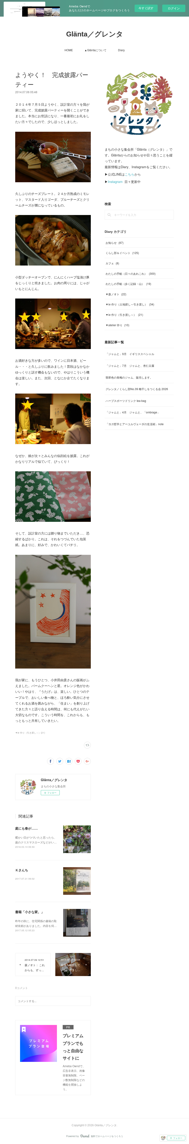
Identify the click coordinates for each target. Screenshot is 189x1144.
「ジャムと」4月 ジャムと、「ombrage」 (133, 412)
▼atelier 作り (117, 325)
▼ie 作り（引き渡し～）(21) (30, 732)
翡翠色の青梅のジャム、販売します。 (129, 377)
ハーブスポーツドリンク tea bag (126, 401)
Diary (121, 50)
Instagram (115, 181)
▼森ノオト (116, 294)
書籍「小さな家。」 (29, 911)
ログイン (174, 8)
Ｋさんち (21, 870)
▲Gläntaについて (95, 50)
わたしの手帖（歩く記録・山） (128, 284)
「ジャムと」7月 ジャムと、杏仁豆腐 (130, 365)
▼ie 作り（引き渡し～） (124, 315)
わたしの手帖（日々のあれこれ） (131, 273)
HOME (69, 50)
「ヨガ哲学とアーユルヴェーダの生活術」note (135, 424)
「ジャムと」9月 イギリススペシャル (130, 354)
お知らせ (115, 243)
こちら (129, 174)
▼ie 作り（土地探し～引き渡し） (130, 304)
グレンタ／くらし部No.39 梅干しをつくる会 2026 (137, 389)
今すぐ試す (146, 8)
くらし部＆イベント (122, 253)
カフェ (112, 263)
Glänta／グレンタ (94, 34)
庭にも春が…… (26, 828)
